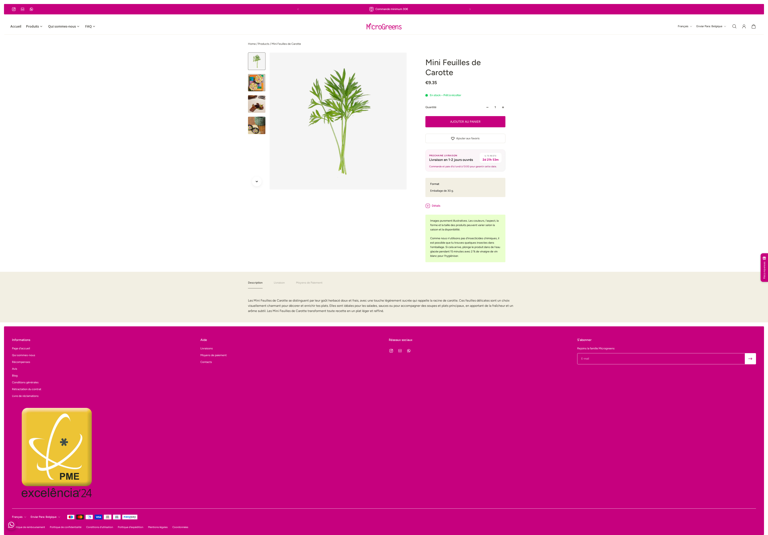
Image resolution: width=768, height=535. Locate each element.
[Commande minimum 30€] (384, 9)
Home (252, 44)
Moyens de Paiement (309, 282)
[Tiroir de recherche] (734, 26)
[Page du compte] (744, 26)
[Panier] (753, 26)
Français (17, 517)
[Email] (22, 9)
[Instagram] (13, 9)
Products (264, 44)
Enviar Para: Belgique (44, 517)
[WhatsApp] (31, 9)
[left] (384, 26)
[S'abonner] (750, 358)
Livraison (279, 282)
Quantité (430, 107)
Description (255, 282)
